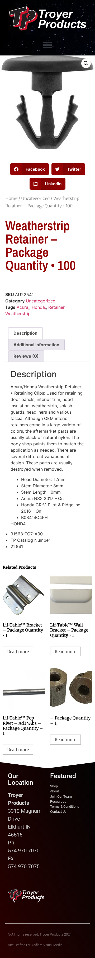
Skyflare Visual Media (47, 945)
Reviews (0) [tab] (26, 356)
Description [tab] (25, 333)
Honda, (39, 307)
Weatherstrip (18, 313)
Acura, (23, 307)
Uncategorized (35, 198)
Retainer (56, 307)
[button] (47, 45)
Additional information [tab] (36, 344)
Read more (18, 651)
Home (11, 198)
